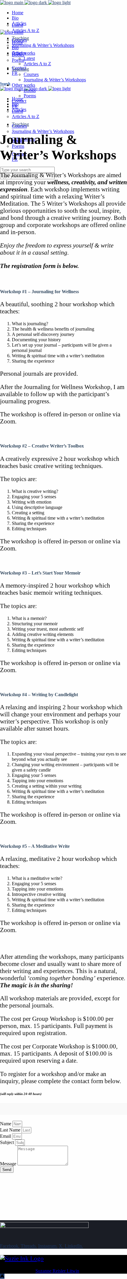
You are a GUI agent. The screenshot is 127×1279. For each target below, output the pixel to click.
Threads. (29, 1245)
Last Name (11, 1129)
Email (6, 1136)
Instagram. (48, 1245)
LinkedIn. (74, 1245)
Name (6, 1123)
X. (61, 1245)
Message (8, 1163)
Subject (7, 1142)
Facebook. (9, 1245)
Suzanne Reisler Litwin (57, 1270)
